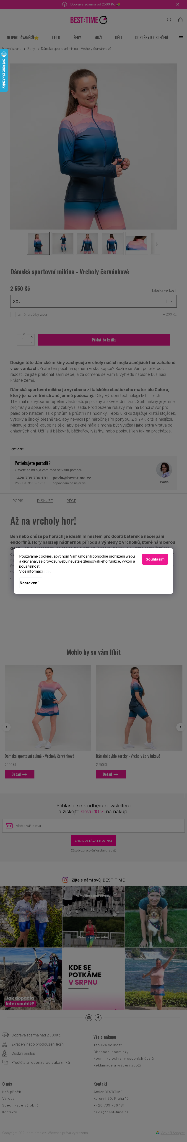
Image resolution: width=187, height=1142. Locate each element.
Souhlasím (155, 559)
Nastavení (29, 583)
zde (47, 571)
